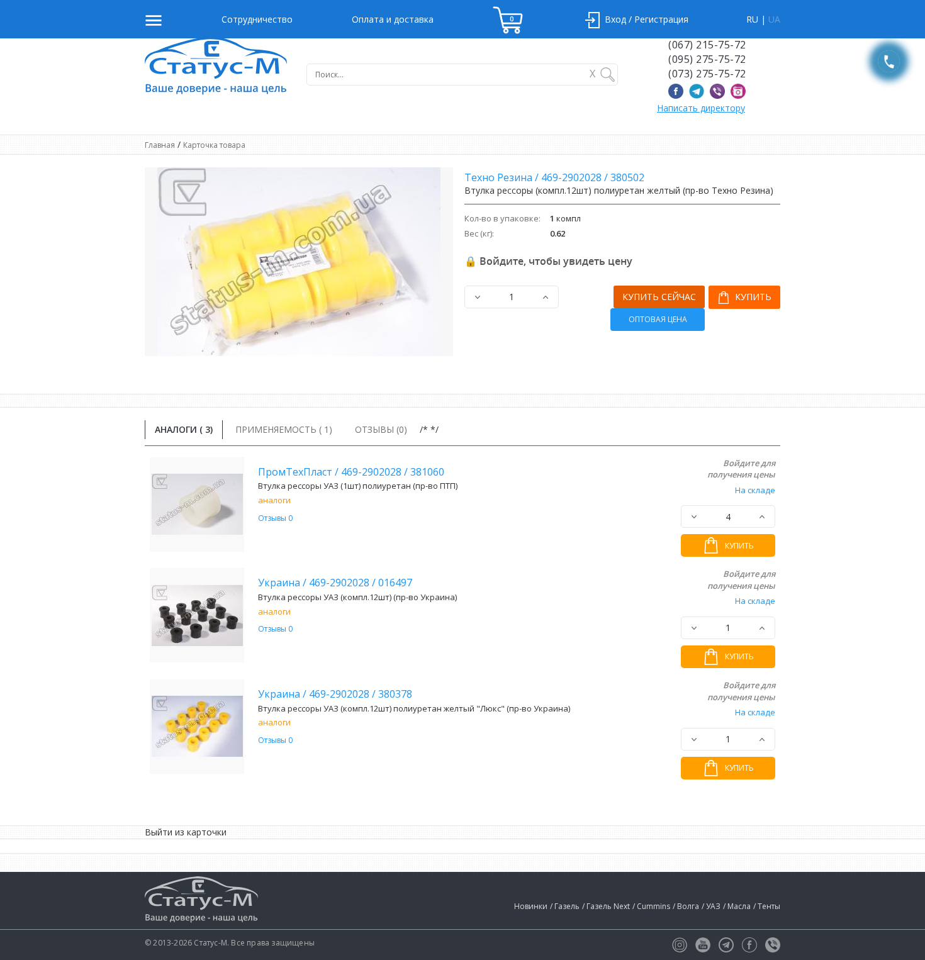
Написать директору (701, 108)
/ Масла (737, 906)
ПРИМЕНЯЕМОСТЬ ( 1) (283, 429)
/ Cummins (651, 906)
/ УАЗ (711, 906)
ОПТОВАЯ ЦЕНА (658, 319)
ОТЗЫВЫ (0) (381, 429)
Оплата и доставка (393, 19)
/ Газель (565, 906)
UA (774, 19)
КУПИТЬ (751, 297)
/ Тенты (766, 906)
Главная (160, 145)
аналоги (274, 500)
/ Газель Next (606, 906)
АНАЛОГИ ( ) (184, 429)
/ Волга (686, 906)
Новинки (530, 906)
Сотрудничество (257, 19)
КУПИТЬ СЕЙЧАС (659, 297)
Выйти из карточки (186, 832)
